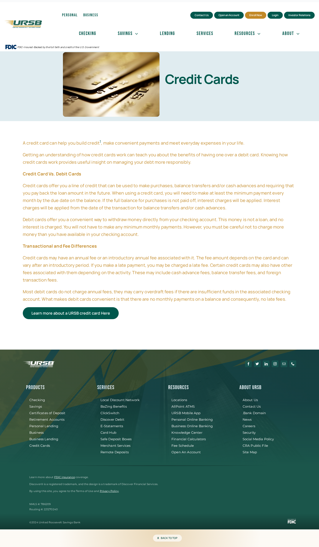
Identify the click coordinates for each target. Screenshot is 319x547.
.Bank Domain (254, 413)
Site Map (250, 452)
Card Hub (108, 432)
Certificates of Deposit (47, 413)
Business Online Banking (192, 426)
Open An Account (186, 452)
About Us (250, 400)
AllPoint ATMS (183, 406)
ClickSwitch (110, 413)
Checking (37, 400)
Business (36, 432)
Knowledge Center (186, 432)
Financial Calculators (188, 439)
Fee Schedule (182, 446)
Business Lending (43, 439)
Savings (35, 406)
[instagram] (275, 363)
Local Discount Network (120, 400)
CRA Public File (255, 446)
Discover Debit (112, 419)
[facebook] (248, 363)
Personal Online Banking (192, 419)
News (247, 419)
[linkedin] (266, 363)
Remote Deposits (114, 452)
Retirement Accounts (46, 419)
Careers (249, 426)
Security (249, 432)
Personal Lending (43, 426)
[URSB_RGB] (23, 22)
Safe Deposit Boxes (116, 439)
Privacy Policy (109, 491)
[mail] (284, 363)
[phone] (292, 363)
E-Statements (111, 426)
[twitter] (257, 363)
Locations (179, 400)
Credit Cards (39, 446)
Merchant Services (115, 446)
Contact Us (252, 406)
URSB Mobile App (186, 413)
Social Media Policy (258, 439)
